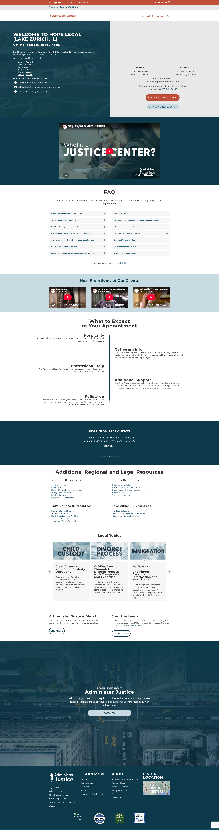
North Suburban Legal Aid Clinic (65, 516)
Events (114, 794)
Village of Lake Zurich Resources (125, 516)
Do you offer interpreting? (125, 240)
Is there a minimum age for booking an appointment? (73, 253)
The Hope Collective (120, 511)
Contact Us (116, 797)
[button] (169, 16)
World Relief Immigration (122, 495)
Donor (83, 790)
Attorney (84, 779)
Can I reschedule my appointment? (128, 233)
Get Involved (147, 16)
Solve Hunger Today (60, 513)
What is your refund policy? (125, 227)
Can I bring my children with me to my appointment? (73, 240)
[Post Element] (71, 571)
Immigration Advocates (61, 492)
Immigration (23, 69)
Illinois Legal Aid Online (121, 485)
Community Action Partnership (64, 521)
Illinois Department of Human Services (128, 487)
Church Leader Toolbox (59, 795)
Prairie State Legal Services (62, 511)
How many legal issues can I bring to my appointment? (136, 220)
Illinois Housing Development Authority (129, 490)
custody (29, 74)
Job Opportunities (119, 790)
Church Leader (86, 783)
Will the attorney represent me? (64, 227)
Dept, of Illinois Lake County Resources (128, 513)
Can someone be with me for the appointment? (70, 233)
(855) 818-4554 (82, 2)
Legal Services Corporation (62, 498)
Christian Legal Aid (59, 485)
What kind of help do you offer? (64, 220)
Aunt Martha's (118, 492)
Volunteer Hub (55, 791)
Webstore (53, 806)
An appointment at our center (26, 78)
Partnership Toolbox (58, 798)
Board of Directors (120, 786)
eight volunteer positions (132, 625)
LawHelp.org (56, 487)
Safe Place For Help (59, 518)
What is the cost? (121, 213)
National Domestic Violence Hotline (66, 490)
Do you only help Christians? (125, 246)
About (160, 16)
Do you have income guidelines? (64, 246)
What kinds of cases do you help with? (67, 213)
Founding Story (118, 783)
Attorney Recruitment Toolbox (62, 802)
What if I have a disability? (125, 253)
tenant (30, 62)
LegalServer (54, 787)
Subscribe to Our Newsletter (92, 794)
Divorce (21, 74)
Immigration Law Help (60, 495)
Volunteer (84, 786)
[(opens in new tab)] (99, 818)
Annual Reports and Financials (125, 779)
